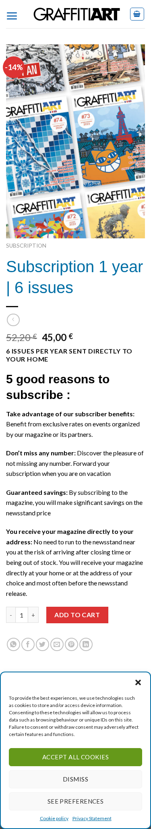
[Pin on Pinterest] (71, 644)
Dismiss (75, 779)
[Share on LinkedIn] (86, 644)
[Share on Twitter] (42, 644)
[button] (138, 682)
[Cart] (137, 14)
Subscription (26, 245)
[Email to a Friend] (57, 644)
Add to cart (77, 614)
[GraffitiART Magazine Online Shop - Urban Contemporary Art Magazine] (76, 14)
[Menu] (15, 14)
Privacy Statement (92, 818)
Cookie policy (54, 818)
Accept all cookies (75, 757)
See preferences (76, 801)
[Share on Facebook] (28, 644)
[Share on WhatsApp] (13, 644)
